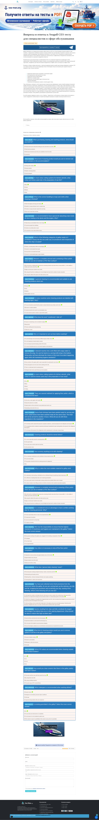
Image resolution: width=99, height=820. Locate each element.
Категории (30, 1)
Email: (26, 761)
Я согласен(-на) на (35, 788)
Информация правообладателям (46, 812)
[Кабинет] (75, 2)
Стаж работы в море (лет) (33, 769)
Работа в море (59, 1)
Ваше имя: (27, 757)
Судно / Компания (31, 774)
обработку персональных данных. (39, 788)
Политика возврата (44, 809)
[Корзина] (78, 2)
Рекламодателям (43, 806)
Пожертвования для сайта (45, 804)
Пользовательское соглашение (46, 810)
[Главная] (17, 2)
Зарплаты (52, 1)
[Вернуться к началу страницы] (97, 815)
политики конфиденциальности (43, 815)
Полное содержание (44, 813)
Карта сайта (64, 807)
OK (11, 816)
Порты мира (64, 806)
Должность (30, 765)
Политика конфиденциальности (46, 807)
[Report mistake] (96, 817)
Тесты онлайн (46, 1)
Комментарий (27, 778)
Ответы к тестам (38, 1)
